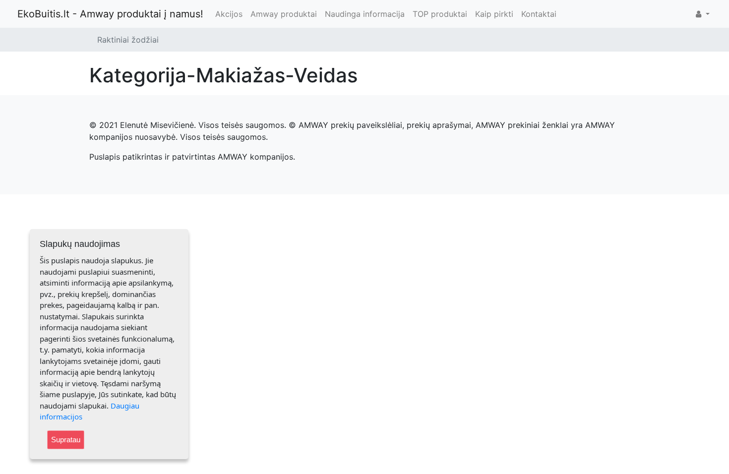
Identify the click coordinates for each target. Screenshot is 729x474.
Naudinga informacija (365, 14)
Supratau (65, 439)
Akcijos (229, 14)
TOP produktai (440, 14)
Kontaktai (538, 14)
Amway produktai (283, 14)
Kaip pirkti (494, 14)
